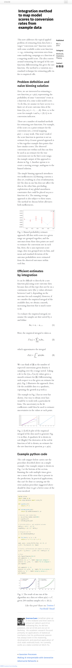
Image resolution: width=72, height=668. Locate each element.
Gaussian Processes (28, 654)
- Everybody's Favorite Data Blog (10, 666)
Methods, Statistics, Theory (60, 56)
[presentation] (33, 94)
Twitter (50, 605)
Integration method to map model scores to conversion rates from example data (35, 19)
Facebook (44, 608)
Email (52, 608)
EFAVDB (2, 666)
